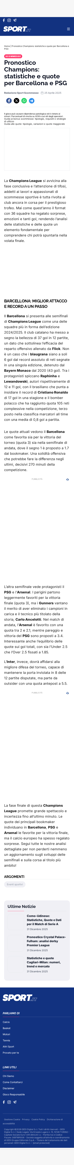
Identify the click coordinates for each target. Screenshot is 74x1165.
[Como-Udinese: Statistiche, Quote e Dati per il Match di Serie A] (16, 922)
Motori (6, 1034)
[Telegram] (15, 20)
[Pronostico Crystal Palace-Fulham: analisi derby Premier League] (16, 943)
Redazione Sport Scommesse (21, 92)
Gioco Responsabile (14, 1094)
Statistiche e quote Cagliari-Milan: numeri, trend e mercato (44, 962)
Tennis (6, 1040)
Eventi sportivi (15, 884)
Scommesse (13, 56)
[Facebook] (4, 20)
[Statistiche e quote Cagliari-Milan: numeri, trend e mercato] (16, 964)
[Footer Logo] (37, 997)
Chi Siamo (8, 1076)
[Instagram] (9, 20)
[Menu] (68, 29)
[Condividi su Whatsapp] (24, 100)
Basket (6, 1028)
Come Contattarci (13, 1082)
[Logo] (17, 29)
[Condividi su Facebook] (9, 100)
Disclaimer (8, 1088)
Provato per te (11, 1052)
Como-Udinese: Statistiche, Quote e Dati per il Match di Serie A (44, 920)
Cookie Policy (38, 1119)
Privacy (26, 1119)
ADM (37, 116)
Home (7, 46)
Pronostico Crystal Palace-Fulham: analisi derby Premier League (46, 941)
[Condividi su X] (16, 100)
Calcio (6, 1022)
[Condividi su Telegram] (31, 100)
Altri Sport (8, 1046)
